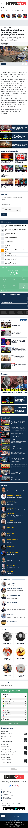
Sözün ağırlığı (10, 585)
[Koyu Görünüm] (3, 7)
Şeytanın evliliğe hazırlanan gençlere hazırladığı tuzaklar (16, 597)
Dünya (19, 11)
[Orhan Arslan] (3, 584)
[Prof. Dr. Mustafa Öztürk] (3, 496)
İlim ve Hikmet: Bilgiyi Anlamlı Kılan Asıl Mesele (16, 503)
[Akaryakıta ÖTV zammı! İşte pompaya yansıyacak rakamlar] (21, 182)
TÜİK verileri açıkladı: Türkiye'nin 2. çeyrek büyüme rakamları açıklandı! (5, 174)
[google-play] (20, 809)
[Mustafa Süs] (3, 528)
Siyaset (14, 11)
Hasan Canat (10, 533)
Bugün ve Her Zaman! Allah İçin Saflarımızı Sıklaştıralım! (15, 516)
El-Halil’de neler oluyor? (13, 567)
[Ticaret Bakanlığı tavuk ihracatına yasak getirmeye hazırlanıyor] (14, 54)
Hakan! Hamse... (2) (12, 548)
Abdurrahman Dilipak (13, 489)
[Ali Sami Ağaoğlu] (3, 622)
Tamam (17, 826)
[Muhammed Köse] (3, 502)
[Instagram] (15, 786)
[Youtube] (18, 786)
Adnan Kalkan (11, 559)
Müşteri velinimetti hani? (13, 529)
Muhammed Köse (11, 501)
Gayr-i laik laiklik (11, 554)
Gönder (4, 214)
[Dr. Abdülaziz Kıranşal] (3, 596)
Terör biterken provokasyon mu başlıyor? (15, 541)
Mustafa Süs (10, 527)
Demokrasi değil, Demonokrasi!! (15, 490)
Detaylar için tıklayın (14, 723)
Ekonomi (24, 11)
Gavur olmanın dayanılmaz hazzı (15, 623)
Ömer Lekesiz (10, 607)
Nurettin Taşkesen (12, 565)
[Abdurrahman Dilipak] (3, 490)
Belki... (9, 535)
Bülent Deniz (10, 546)
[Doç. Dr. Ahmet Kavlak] (3, 553)
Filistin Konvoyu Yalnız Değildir (15, 560)
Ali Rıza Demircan (12, 602)
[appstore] (8, 809)
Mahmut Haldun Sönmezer (14, 588)
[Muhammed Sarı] (3, 509)
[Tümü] (26, 485)
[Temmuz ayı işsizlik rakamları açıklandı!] (21, 156)
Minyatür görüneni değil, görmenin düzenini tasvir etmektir (16, 610)
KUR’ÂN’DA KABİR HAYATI (13, 604)
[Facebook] (10, 786)
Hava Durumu (6, 791)
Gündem (8, 11)
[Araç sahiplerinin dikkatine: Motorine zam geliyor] (21, 168)
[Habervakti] (16, 3)
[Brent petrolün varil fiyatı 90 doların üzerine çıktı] (7, 156)
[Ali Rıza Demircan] (3, 603)
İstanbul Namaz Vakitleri (8, 792)
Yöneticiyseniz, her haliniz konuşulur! (16, 510)
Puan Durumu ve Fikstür (8, 795)
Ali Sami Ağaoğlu (12, 621)
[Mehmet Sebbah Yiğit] (3, 540)
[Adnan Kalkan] (3, 559)
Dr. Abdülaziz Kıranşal (13, 595)
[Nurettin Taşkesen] (3, 566)
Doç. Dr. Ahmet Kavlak (13, 552)
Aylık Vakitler (5, 290)
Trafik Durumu (6, 794)
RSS (4, 815)
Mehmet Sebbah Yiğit (12, 539)
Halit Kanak (10, 614)
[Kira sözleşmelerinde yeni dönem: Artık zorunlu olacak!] (7, 182)
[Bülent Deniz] (3, 547)
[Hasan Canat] (3, 534)
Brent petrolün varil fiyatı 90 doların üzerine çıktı (7, 162)
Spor (9, 805)
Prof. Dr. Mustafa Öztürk (14, 495)
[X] (13, 786)
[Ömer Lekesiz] (3, 609)
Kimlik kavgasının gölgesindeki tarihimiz (15, 591)
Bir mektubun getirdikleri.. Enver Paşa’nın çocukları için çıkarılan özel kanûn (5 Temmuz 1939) (16, 616)
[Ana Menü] (1, 7)
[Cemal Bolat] (3, 572)
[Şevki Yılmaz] (3, 515)
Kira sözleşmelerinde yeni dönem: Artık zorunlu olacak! (7, 187)
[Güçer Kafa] (3, 521)
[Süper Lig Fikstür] (26, 728)
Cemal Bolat (10, 571)
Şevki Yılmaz (10, 513)
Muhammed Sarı (11, 508)
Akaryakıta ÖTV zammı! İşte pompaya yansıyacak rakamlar (20, 188)
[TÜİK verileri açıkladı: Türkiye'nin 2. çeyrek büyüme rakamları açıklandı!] (7, 168)
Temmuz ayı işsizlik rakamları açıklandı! (19, 162)
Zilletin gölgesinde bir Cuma (14, 497)
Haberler (3, 27)
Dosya (2, 11)
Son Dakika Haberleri (7, 798)
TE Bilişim (17, 820)
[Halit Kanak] (3, 615)
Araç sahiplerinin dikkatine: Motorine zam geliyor (20, 173)
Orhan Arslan (11, 583)
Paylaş (4, 64)
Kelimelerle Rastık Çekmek (14, 522)
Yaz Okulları (10, 573)
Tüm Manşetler (6, 797)
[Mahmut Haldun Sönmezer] (3, 590)
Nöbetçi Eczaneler (7, 789)
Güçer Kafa (10, 520)
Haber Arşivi (5, 800)
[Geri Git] (2, 3)
